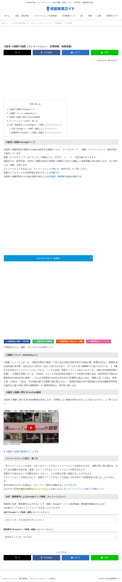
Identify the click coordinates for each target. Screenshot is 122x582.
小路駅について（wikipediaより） (23, 113)
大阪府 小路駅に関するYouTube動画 (24, 117)
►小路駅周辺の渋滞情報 (43, 341)
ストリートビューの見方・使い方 (23, 121)
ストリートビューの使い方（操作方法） (53, 169)
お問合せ (52, 579)
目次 (32, 104)
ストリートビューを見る (48, 258)
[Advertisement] (61, 36)
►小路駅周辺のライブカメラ (98, 341)
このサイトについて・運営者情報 (14, 579)
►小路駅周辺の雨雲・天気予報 (17, 341)
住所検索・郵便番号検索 (59, 176)
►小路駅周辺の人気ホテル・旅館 (70, 341)
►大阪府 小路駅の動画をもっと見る (21, 451)
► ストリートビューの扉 (76, 489)
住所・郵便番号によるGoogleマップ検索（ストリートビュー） (36, 125)
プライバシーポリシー (38, 579)
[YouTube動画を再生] (31, 427)
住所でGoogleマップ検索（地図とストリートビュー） (34, 129)
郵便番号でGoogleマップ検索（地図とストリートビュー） (36, 132)
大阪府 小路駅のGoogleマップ (22, 109)
